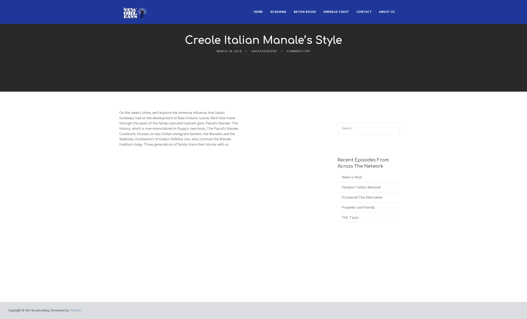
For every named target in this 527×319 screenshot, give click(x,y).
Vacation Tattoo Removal (361, 187)
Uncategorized (264, 51)
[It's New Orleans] (134, 9)
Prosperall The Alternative (362, 197)
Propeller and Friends (358, 207)
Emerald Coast (336, 12)
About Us (387, 12)
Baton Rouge (305, 12)
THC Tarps (350, 217)
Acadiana (278, 12)
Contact (364, 12)
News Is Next (352, 177)
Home (258, 12)
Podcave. (76, 310)
